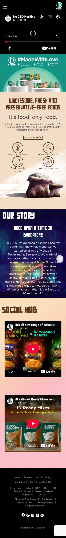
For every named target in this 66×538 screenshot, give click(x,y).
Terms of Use (25, 503)
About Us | (21, 482)
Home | (17, 477)
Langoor (40, 528)
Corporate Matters (35, 506)
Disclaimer (47, 499)
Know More (32, 137)
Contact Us (45, 482)
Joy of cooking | (43, 477)
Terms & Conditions (25, 499)
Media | (33, 482)
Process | (28, 477)
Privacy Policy (45, 503)
